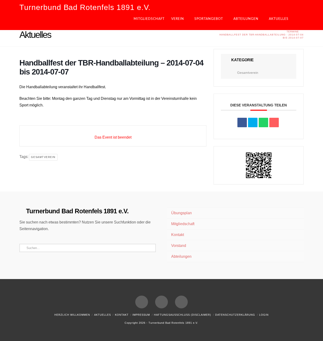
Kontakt (177, 235)
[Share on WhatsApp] (263, 122)
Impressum (141, 314)
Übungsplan (181, 213)
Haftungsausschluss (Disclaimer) (182, 314)
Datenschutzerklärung (235, 314)
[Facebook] (141, 302)
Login (264, 314)
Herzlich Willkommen (72, 314)
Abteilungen (181, 256)
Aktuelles (102, 314)
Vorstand (178, 246)
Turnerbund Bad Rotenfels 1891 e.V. (85, 7)
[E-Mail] (274, 122)
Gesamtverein (43, 157)
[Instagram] (181, 302)
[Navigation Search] (300, 20)
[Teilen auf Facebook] (242, 122)
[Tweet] (253, 122)
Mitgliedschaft (182, 224)
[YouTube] (161, 302)
